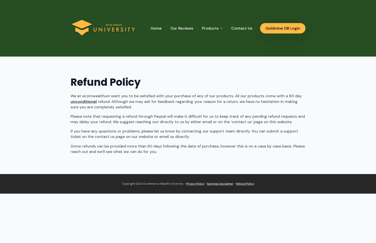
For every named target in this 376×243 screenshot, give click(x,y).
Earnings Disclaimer (220, 184)
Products (210, 28)
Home (156, 28)
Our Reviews (181, 28)
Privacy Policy (195, 184)
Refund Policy (245, 184)
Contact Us (241, 28)
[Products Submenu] (223, 28)
